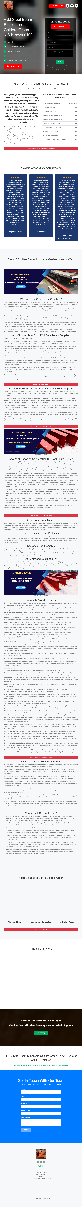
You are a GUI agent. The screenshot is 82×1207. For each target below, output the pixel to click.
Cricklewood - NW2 (54, 1065)
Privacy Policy (41, 1165)
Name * (23, 1089)
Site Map (41, 1166)
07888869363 (58, 6)
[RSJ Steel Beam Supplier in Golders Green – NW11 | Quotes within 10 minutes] (41, 1154)
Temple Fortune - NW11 (63, 1065)
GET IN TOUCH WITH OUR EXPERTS (41, 757)
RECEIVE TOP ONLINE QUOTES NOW (41, 515)
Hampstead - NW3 (31, 1065)
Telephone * (24, 1103)
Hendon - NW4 (46, 1065)
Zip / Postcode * (26, 1110)
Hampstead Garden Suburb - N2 (20, 1065)
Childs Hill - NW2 (39, 1065)
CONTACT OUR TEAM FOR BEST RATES (41, 384)
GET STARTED (41, 1033)
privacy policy (55, 69)
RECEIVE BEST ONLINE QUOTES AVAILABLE (41, 148)
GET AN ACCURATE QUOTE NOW (41, 426)
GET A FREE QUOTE (41, 929)
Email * (23, 1096)
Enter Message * (26, 1117)
